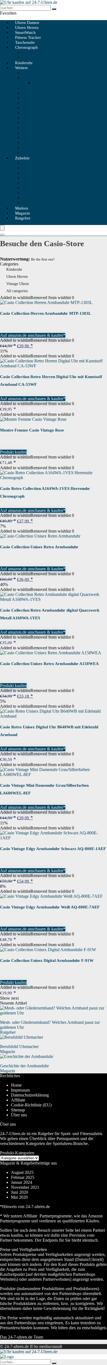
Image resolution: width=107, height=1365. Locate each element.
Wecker (28, 127)
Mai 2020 (19, 1197)
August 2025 (22, 1172)
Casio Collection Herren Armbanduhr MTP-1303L (45, 313)
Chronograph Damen (40, 57)
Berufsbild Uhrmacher (19, 1046)
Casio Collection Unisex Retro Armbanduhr (39, 547)
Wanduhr (30, 142)
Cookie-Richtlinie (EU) (31, 1105)
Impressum (20, 1090)
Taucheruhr (32, 98)
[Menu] (2, 228)
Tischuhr (29, 137)
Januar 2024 (21, 1182)
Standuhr (30, 132)
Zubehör (22, 158)
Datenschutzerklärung (30, 1095)
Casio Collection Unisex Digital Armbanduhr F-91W (47, 960)
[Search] (2, 234)
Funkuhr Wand (46, 82)
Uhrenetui (30, 182)
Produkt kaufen (13, 452)
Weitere (21, 68)
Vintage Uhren (34, 103)
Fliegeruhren (33, 112)
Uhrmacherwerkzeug (40, 172)
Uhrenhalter (32, 187)
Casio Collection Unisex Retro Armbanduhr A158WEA (49, 663)
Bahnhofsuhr (33, 117)
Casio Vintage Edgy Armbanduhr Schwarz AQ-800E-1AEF (53, 848)
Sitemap (18, 1110)
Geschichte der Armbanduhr (24, 1065)
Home (16, 1085)
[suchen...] (54, 9)
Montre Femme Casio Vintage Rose (32, 430)
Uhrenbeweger (35, 163)
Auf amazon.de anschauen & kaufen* (32, 335)
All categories (17, 291)
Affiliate (18, 1100)
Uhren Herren (17, 277)
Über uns (19, 1114)
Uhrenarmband (35, 167)
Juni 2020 (19, 1192)
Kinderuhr (14, 269)
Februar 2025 (22, 1177)
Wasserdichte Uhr (37, 147)
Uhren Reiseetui (36, 192)
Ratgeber (22, 218)
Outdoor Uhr (33, 93)
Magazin (7, 1051)
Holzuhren (31, 107)
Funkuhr (29, 77)
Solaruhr (29, 72)
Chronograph (26, 47)
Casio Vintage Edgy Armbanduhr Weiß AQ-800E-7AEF (50, 907)
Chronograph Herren (40, 52)
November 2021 (25, 1187)
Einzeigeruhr (33, 122)
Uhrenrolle (31, 177)
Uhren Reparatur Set (40, 202)
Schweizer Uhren (37, 88)
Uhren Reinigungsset (40, 197)
